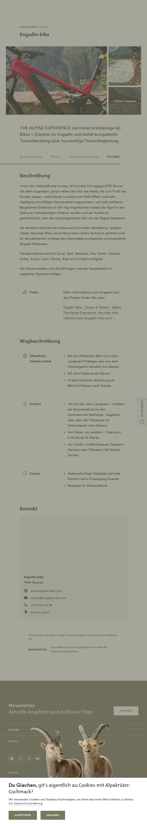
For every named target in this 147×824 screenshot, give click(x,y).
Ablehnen (52, 815)
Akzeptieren (23, 815)
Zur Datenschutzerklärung (25, 803)
